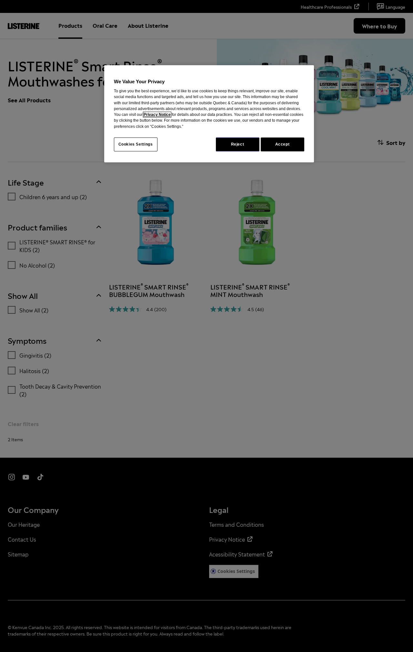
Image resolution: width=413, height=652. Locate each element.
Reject (237, 144)
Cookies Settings (135, 144)
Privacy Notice (157, 114)
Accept (282, 144)
